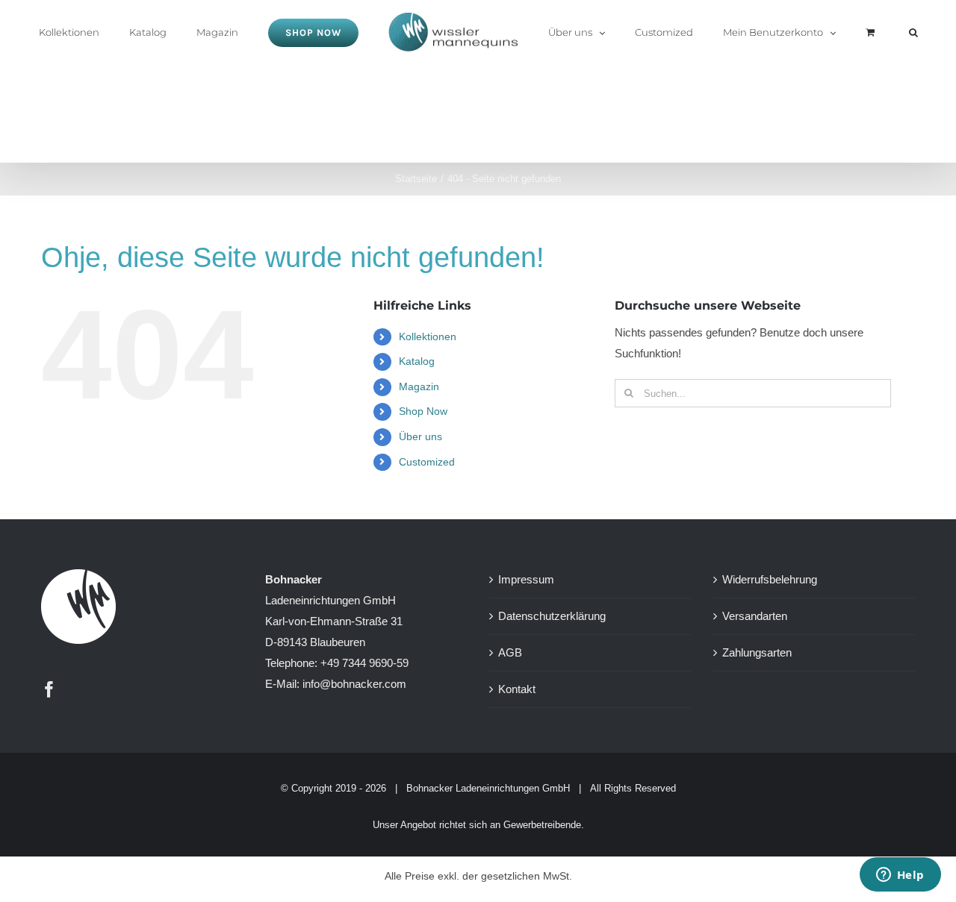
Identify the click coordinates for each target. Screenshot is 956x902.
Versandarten (754, 616)
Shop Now (423, 411)
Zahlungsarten (757, 652)
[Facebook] (49, 689)
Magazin (419, 386)
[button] (850, 31)
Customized (427, 462)
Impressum (526, 579)
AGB (510, 652)
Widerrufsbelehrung (769, 579)
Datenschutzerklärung (552, 616)
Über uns (420, 436)
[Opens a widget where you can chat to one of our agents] (900, 876)
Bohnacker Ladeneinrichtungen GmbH (488, 788)
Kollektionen (427, 336)
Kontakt (517, 689)
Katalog (417, 361)
